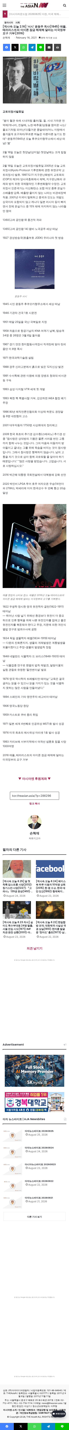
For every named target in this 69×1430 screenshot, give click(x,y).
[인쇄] (57, 47)
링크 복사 (34, 803)
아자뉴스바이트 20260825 (39, 1131)
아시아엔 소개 (10, 1410)
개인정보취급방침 (28, 1413)
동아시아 (8, 22)
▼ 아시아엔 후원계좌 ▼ (34, 778)
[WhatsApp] (23, 47)
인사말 (21, 1410)
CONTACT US (46, 1413)
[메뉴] (4, 6)
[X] (15, 47)
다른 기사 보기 (34, 1216)
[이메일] (49, 47)
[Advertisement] (34, 997)
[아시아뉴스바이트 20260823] (12, 1169)
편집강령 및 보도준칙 (47, 1410)
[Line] (40, 47)
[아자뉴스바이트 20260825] (12, 1135)
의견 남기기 (34, 948)
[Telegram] (32, 47)
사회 (18, 22)
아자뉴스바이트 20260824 (39, 1147)
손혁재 (6, 37)
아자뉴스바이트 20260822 (39, 1181)
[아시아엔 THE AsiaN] (34, 5)
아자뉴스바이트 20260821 (39, 1197)
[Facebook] (6, 47)
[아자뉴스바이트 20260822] (12, 1185)
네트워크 (31, 1410)
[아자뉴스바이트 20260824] (12, 1152)
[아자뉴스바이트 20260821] (12, 1202)
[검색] (64, 6)
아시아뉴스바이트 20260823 (40, 1164)
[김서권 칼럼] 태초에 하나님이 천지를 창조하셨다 (36, 13)
